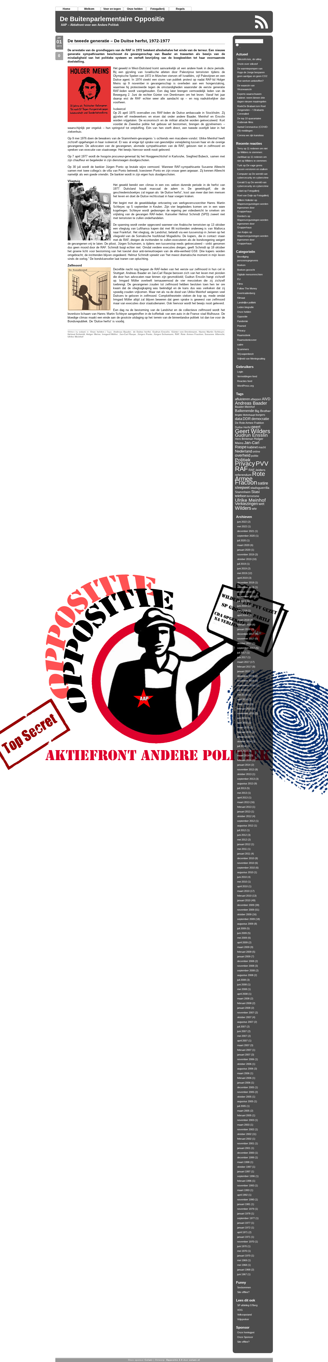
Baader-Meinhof (245, 407)
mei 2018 (242, 610)
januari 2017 (243, 671)
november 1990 (245, 1199)
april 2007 (242, 1040)
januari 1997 (243, 1171)
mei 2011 (242, 849)
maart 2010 (243, 891)
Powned (241, 326)
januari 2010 (243, 900)
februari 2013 (244, 807)
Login (240, 371)
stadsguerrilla (259, 487)
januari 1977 (243, 1223)
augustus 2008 (245, 975)
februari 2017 (244, 666)
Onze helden (135, 8)
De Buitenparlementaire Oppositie (112, 18)
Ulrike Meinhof (75, 336)
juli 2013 (241, 788)
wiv (254, 508)
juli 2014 (241, 746)
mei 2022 (242, 526)
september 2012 (246, 821)
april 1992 (242, 1195)
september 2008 (246, 970)
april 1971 (242, 1232)
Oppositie (242, 316)
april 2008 (242, 994)
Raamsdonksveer (247, 340)
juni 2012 (242, 835)
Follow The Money (247, 288)
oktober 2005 (244, 1096)
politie (254, 455)
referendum (243, 475)
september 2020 (246, 535)
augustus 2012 (245, 825)
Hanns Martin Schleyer (211, 332)
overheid (242, 455)
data (238, 418)
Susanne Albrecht (214, 334)
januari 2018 (243, 629)
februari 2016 (244, 708)
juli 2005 (241, 1106)
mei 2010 (242, 881)
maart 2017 (243, 662)
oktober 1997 (244, 1166)
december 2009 (245, 905)
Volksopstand (244, 1314)
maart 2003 (243, 1124)
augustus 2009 (245, 923)
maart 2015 (243, 727)
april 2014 (242, 750)
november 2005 (245, 1092)
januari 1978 (243, 1213)
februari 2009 (244, 951)
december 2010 (245, 858)
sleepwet (242, 487)
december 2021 (245, 531)
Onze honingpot (245, 1332)
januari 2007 (243, 1054)
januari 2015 (243, 736)
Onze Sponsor (245, 1337)
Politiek (243, 459)
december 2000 (245, 1152)
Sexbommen (244, 1287)
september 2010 (246, 867)
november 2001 (245, 1143)
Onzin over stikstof (247, 64)
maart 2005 (243, 1110)
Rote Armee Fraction (192, 334)
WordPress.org (245, 385)
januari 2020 (243, 549)
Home (66, 8)
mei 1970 (242, 1251)
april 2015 (242, 722)
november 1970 (245, 1241)
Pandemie (242, 321)
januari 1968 (243, 1269)
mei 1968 (242, 1265)
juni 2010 (242, 877)
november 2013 (245, 769)
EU (239, 279)
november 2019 (245, 554)
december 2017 (245, 634)
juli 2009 (241, 928)
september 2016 (246, 685)
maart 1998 (243, 1162)
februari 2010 (244, 895)
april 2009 (242, 942)
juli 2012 (241, 830)
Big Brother (263, 411)
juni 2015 (242, 718)
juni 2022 (242, 521)
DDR (247, 419)
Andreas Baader (122, 332)
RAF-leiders (257, 470)
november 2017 (245, 638)
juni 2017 (242, 657)
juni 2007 (242, 1031)
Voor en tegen (112, 8)
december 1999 (245, 1157)
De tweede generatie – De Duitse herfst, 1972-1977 (119, 41)
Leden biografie (245, 307)
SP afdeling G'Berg (247, 1305)
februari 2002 (244, 1138)
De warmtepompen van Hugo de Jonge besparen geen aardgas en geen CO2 (252, 72)
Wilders (243, 508)
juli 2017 (241, 652)
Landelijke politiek (246, 302)
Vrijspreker (243, 1319)
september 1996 (246, 1176)
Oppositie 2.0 (174, 1360)
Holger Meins (93, 334)
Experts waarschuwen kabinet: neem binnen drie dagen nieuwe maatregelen (251, 98)
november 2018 (245, 587)
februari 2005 (244, 1115)
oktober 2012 (244, 816)
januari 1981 (243, 1204)
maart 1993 (243, 1190)
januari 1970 (243, 1255)
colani (82, 332)
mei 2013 (242, 793)
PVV (262, 463)
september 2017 (246, 648)
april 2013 (242, 797)
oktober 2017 (244, 643)
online (256, 451)
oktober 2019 (244, 559)
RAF (177, 334)
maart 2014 (243, 755)
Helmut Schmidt (76, 334)
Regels (180, 8)
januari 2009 (243, 956)
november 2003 (245, 1120)
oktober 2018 (244, 592)
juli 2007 (241, 1026)
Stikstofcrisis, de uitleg (249, 59)
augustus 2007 (245, 1022)
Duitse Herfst (243, 427)
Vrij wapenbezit (245, 354)
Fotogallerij (157, 8)
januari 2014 (243, 764)
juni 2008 (242, 984)
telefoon (240, 496)
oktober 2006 (244, 1064)
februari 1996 (244, 1180)
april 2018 (242, 615)
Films (240, 283)
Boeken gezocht (246, 269)
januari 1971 (243, 1237)
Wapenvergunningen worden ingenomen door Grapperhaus (252, 208)
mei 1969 (242, 1260)
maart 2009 (243, 947)
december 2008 (245, 961)
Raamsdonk (243, 335)
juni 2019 (242, 568)
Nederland (243, 451)
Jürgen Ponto (144, 334)
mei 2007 (242, 1036)
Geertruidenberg (246, 293)
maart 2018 (243, 620)
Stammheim (243, 492)
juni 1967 (242, 1274)
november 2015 (245, 713)
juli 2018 (241, 601)
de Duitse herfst (142, 332)
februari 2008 (244, 1003)
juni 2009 (242, 933)
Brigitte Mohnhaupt (245, 415)
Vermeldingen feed (247, 376)
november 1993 (245, 1185)
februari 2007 (244, 1050)
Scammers (243, 349)
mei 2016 (242, 694)
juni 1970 (242, 1246)
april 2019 (242, 577)
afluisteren (242, 399)
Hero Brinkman (244, 439)
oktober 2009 (244, 914)
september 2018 (246, 596)
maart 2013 (243, 802)
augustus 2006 (245, 1068)
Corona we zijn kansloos (250, 135)
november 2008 (245, 965)
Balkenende (244, 411)
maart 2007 (243, 1045)
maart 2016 (243, 704)
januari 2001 (243, 1148)
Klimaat (241, 297)
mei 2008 (242, 989)
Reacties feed (244, 381)
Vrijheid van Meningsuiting (251, 358)
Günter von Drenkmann (184, 332)
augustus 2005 (245, 1101)
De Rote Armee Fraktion (249, 422)
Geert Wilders (252, 431)
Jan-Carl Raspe (127, 334)
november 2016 (245, 680)
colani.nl (194, 1360)
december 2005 (245, 1087)
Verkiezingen (246, 503)
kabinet (252, 447)
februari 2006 (244, 1078)
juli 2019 (241, 563)
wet (261, 504)
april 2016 (242, 699)
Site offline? (243, 1292)
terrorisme (253, 496)
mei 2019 (242, 573)
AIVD (266, 399)
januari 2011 (243, 853)
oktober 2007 (244, 1017)
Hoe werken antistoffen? (250, 80)
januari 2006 (243, 1082)
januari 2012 (243, 844)
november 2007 (245, 1012)
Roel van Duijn (245, 195)
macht (262, 447)
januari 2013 (243, 811)
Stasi (255, 491)
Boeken (241, 265)
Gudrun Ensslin (161, 332)
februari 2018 (244, 624)
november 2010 (245, 863)
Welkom (89, 8)
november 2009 (245, 909)
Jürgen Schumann (163, 334)
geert (255, 426)
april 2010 (242, 886)
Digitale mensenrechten (250, 274)
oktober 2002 (244, 1134)
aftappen (256, 399)
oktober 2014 (244, 741)
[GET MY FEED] (261, 21)
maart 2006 (243, 1073)
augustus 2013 (245, 783)
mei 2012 (242, 839)
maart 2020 (243, 545)
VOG (240, 1310)
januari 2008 (243, 1008)
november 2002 (245, 1129)
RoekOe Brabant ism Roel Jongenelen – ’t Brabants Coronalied (251, 110)
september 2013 (246, 778)
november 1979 (245, 1209)
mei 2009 (242, 937)
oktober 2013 (244, 774)
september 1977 (246, 1218)
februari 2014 (244, 760)
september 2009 (246, 919)
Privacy (241, 330)
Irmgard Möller (110, 334)
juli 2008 (241, 979)
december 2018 (245, 582)
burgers (260, 414)
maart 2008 (243, 998)
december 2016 (245, 676)
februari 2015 (244, 732)
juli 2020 (241, 540)
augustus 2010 (245, 872)
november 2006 (245, 1059)
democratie (260, 419)
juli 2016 (241, 690)
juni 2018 (242, 606)
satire (240, 344)
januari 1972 (243, 1227)
